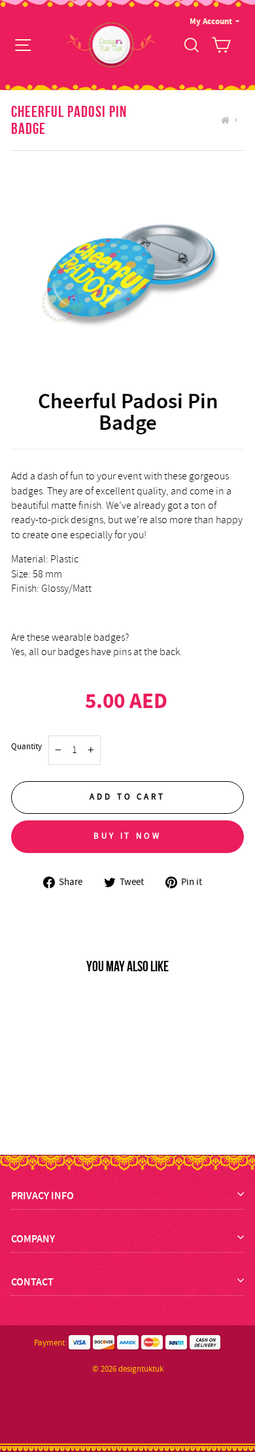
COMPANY (33, 1239)
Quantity (26, 746)
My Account (211, 21)
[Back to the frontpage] (227, 120)
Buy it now (128, 835)
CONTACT (32, 1282)
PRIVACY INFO (42, 1195)
